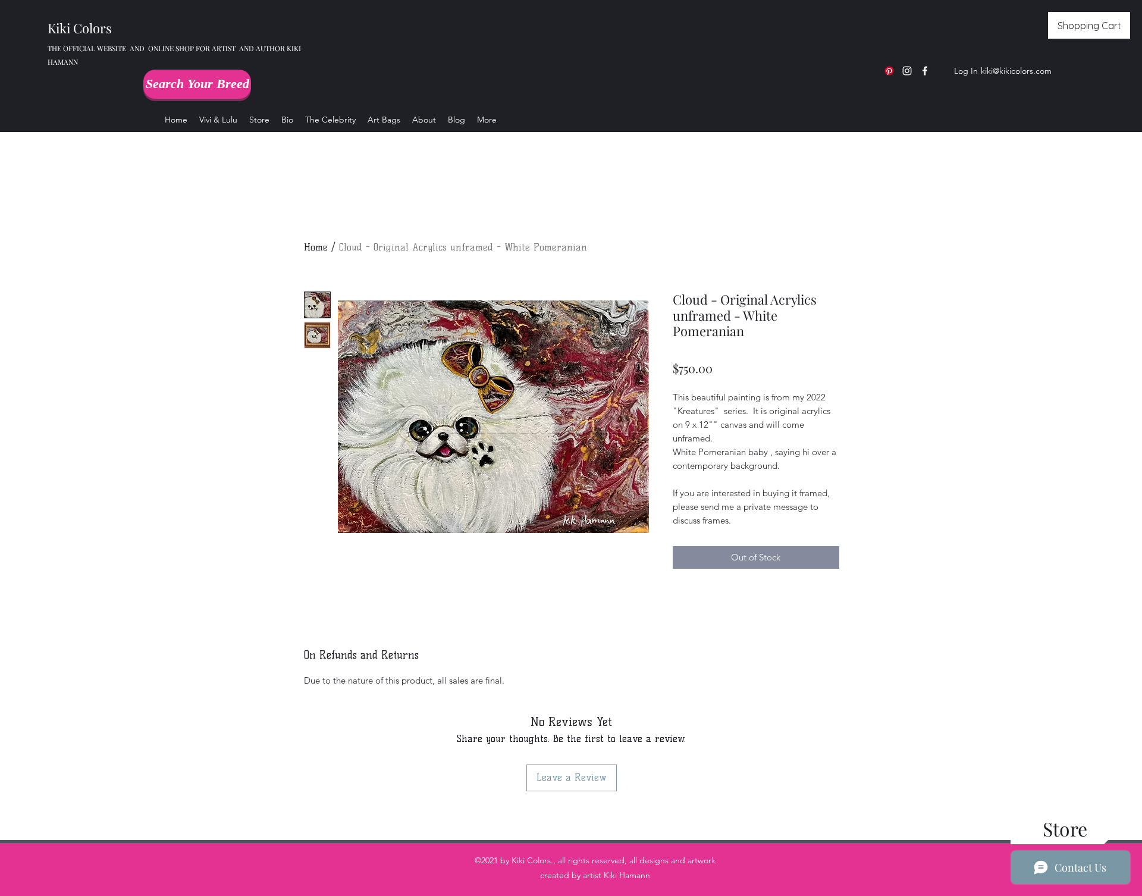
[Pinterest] (889, 71)
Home (316, 247)
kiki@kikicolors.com (1016, 70)
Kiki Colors (80, 28)
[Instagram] (907, 71)
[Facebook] (925, 71)
